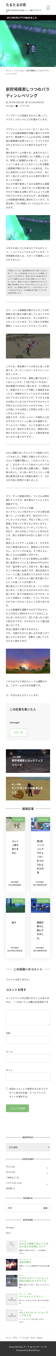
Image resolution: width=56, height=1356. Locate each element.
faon (8, 1232)
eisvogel (10, 1227)
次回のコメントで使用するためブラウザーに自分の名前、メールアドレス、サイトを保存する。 (28, 1092)
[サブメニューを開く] (47, 1168)
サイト (9, 1070)
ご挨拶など (11, 1177)
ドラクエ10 (24, 105)
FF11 (8, 1166)
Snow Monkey (16, 1346)
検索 (45, 1208)
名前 (8, 1032)
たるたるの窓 (16, 4)
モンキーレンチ (40, 1346)
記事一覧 (18, 732)
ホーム (8, 1337)
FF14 (8, 1172)
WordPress (34, 1350)
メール (9, 1051)
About (39, 1337)
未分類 (9, 1188)
